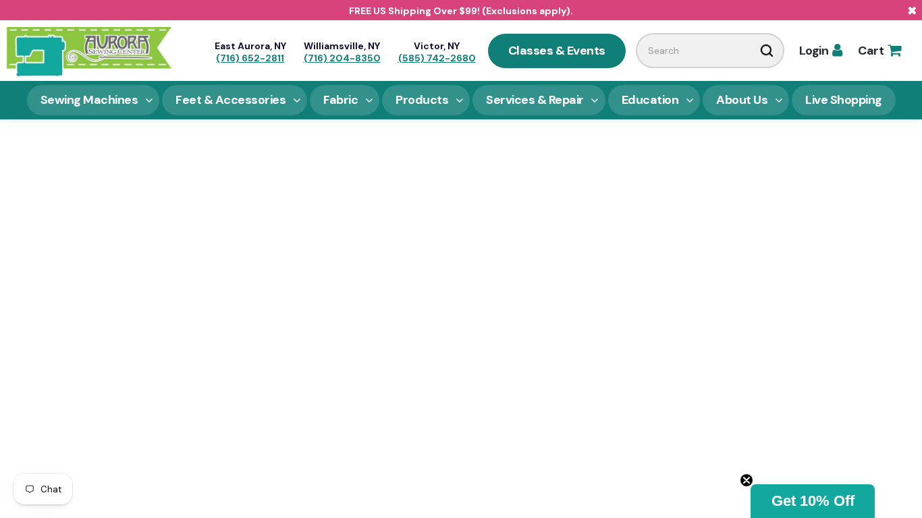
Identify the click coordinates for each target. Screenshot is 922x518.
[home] (89, 50)
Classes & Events (556, 50)
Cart (879, 50)
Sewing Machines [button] (89, 100)
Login (820, 50)
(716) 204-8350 (342, 58)
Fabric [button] (340, 100)
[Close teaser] (746, 480)
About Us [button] (741, 100)
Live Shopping (843, 100)
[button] (813, 501)
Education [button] (650, 100)
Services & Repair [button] (535, 100)
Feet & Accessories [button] (230, 100)
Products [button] (422, 100)
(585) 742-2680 (437, 58)
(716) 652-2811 (250, 58)
